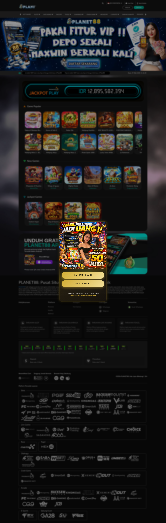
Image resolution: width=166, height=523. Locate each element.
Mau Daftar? (83, 283)
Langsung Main (83, 275)
